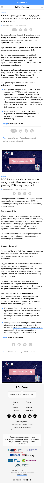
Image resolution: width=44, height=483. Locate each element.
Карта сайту (29, 410)
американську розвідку (32, 204)
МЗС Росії (12, 352)
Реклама (29, 407)
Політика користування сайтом (22, 424)
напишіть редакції (22, 474)
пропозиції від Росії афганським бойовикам (22, 311)
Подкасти (15, 410)
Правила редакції (22, 422)
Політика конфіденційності (22, 427)
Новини (15, 402)
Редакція (29, 402)
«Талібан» (33, 352)
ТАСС (14, 211)
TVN (32, 50)
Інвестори (28, 405)
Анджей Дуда (22, 35)
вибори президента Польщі (13, 141)
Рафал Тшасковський (28, 138)
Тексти (15, 405)
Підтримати (22, 2)
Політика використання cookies (22, 430)
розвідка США (23, 352)
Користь (15, 407)
